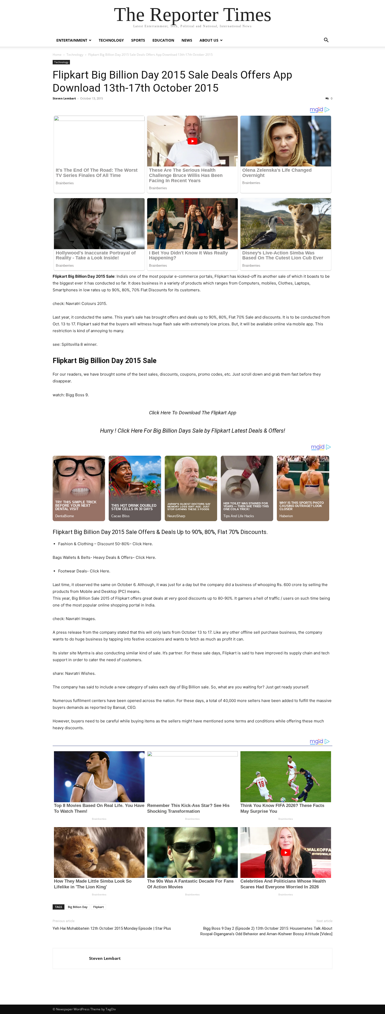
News (187, 40)
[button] (326, 40)
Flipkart (98, 907)
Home (57, 54)
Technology (111, 40)
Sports (138, 40)
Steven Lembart (64, 98)
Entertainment (71, 40)
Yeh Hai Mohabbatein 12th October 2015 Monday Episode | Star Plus (112, 928)
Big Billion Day (77, 907)
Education (163, 40)
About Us (209, 40)
